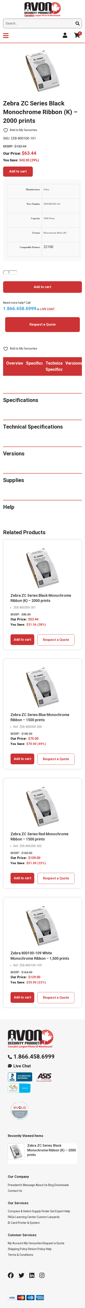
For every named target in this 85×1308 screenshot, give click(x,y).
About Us (41, 1185)
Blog (51, 1185)
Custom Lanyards (48, 1217)
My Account (15, 1243)
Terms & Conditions (20, 1254)
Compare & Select (19, 1211)
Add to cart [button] (22, 640)
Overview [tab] (14, 363)
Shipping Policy (17, 1249)
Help (49, 1249)
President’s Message (21, 1185)
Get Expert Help (60, 1211)
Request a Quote (43, 324)
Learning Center (25, 1217)
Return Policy (36, 1249)
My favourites (33, 1243)
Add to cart (18, 171)
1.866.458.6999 (34, 1056)
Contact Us (15, 1190)
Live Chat (22, 1066)
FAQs (11, 1217)
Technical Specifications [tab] (54, 366)
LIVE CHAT (47, 309)
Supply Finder (41, 1211)
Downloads (61, 1185)
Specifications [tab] (34, 363)
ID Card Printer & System (24, 1222)
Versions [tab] (73, 363)
